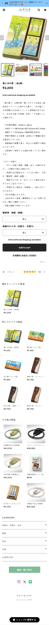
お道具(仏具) (7, 557)
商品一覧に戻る (24, 570)
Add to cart (24, 247)
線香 (4, 533)
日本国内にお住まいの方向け (24, 255)
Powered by (22, 600)
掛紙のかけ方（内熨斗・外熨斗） (19, 226)
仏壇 (4, 549)
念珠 (4, 541)
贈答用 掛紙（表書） (14, 212)
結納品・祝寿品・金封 (11, 525)
